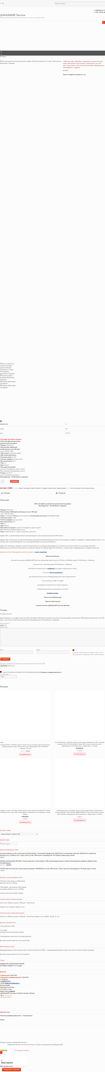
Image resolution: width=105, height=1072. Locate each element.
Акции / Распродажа (24, 488)
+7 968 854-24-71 (5, 981)
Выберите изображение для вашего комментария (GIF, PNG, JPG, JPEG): (23, 664)
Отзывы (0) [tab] (61, 493)
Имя (2, 650)
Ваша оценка (5, 623)
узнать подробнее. (41, 552)
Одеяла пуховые (61, 488)
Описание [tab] (6, 493)
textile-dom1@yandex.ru (12, 983)
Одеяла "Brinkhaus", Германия (39, 488)
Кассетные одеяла (75, 488)
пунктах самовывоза (55, 572)
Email (38, 650)
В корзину (14, 481)
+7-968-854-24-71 (99, 10)
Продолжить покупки (11, 1070)
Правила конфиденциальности (51, 672)
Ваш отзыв (4, 627)
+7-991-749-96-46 (99, 12)
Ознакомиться (27, 1016)
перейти (12, 991)
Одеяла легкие (52, 488)
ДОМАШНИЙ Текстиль (12, 15)
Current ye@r (4, 674)
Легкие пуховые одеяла (87, 488)
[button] (52, 52)
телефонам (50, 568)
